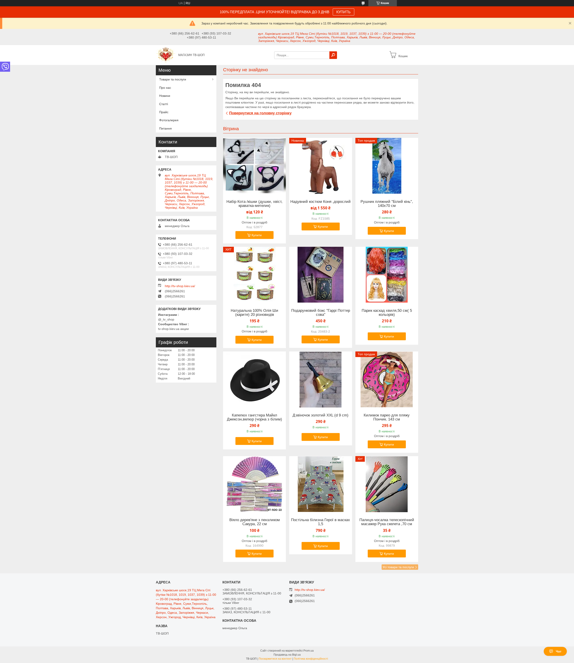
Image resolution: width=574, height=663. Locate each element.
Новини (164, 96)
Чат (558, 651)
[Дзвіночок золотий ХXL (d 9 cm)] (320, 379)
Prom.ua (308, 650)
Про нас (165, 87)
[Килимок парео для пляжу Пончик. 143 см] (386, 379)
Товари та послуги (172, 79)
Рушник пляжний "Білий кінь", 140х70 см (387, 204)
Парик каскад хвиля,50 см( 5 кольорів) (387, 313)
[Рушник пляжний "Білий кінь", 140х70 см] (386, 166)
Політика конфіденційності (311, 658)
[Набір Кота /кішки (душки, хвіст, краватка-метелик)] (254, 166)
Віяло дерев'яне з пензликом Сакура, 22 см (254, 522)
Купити (257, 235)
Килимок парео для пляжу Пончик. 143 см (387, 417)
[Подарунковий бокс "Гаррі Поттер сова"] (320, 275)
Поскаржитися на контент (275, 658)
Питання (165, 128)
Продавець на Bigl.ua (287, 654)
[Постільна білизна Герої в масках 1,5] (320, 484)
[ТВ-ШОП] (166, 54)
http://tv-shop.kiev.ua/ (180, 286)
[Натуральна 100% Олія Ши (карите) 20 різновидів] (254, 275)
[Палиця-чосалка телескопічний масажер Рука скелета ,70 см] (386, 484)
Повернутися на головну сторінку (260, 113)
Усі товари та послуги (398, 567)
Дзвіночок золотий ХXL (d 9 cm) (320, 415)
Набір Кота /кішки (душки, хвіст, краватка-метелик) (254, 204)
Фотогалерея (168, 120)
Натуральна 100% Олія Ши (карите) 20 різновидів (254, 313)
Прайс (163, 112)
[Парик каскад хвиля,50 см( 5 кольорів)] (386, 275)
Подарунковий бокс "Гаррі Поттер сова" (320, 313)
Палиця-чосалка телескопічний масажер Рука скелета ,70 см (386, 522)
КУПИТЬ (343, 12)
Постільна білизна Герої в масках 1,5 (320, 522)
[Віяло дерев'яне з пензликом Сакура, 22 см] (254, 484)
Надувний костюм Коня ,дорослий (320, 202)
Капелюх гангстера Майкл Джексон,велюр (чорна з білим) (254, 417)
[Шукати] (333, 55)
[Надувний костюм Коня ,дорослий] (320, 166)
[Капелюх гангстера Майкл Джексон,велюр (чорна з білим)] (254, 379)
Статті (163, 104)
